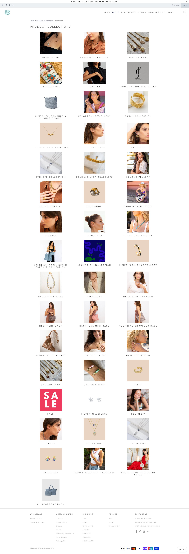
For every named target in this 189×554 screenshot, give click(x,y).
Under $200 (138, 431)
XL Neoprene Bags (51, 492)
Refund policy (60, 541)
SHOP (114, 12)
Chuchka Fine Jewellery (138, 75)
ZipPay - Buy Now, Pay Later (65, 533)
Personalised (94, 373)
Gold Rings (94, 194)
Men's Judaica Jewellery (138, 254)
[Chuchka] (7, 12)
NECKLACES (86, 533)
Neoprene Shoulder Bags (138, 314)
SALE (51, 402)
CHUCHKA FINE (87, 526)
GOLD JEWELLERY (138, 165)
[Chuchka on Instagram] (9, 5)
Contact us (59, 518)
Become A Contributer (37, 522)
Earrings (138, 136)
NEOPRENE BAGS (128, 12)
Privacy (111, 518)
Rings (138, 373)
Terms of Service (61, 537)
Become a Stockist (36, 518)
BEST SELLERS (138, 45)
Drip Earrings (94, 136)
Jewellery (94, 224)
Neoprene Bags (51, 314)
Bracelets (94, 75)
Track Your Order (61, 522)
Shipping (59, 526)
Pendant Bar (51, 373)
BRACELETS (86, 537)
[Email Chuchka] (13, 5)
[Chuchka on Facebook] (3, 5)
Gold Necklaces (51, 194)
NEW (106, 12)
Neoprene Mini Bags (94, 314)
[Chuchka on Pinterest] (6, 5)
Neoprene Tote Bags (51, 343)
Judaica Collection (138, 224)
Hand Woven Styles (138, 194)
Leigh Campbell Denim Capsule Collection (51, 254)
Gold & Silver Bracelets (94, 165)
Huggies (51, 224)
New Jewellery (94, 343)
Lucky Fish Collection (94, 254)
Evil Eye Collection (51, 165)
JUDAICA (85, 522)
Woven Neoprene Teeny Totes (138, 462)
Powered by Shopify (47, 548)
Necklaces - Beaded (138, 285)
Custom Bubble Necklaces (51, 136)
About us (152, 12)
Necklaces (94, 285)
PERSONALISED (87, 541)
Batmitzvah (51, 45)
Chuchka (38, 548)
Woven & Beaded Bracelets (94, 462)
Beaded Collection (94, 45)
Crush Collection (138, 105)
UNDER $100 (94, 431)
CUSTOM (140, 12)
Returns (58, 530)
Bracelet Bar (51, 75)
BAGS (84, 518)
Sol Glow (138, 402)
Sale (163, 12)
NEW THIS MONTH (138, 343)
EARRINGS (85, 530)
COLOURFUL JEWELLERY (94, 105)
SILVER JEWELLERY (94, 402)
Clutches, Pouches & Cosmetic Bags (51, 105)
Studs (51, 431)
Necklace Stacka (51, 285)
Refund (111, 522)
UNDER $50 (51, 462)
